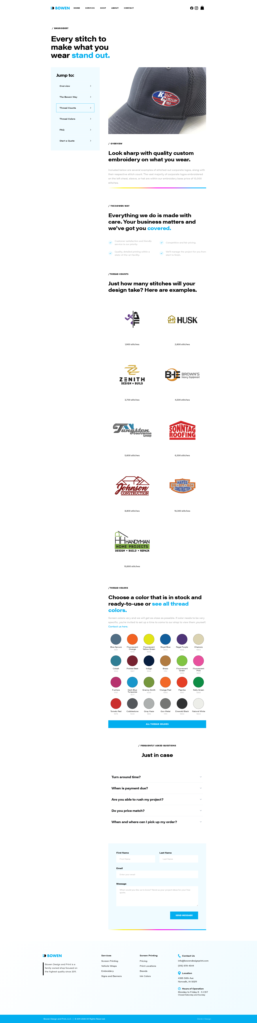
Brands (143, 970)
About (115, 8)
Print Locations (148, 965)
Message (121, 883)
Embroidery (107, 970)
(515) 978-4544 (186, 965)
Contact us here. (118, 626)
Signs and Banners (111, 976)
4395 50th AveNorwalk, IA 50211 (187, 979)
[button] (90, 8)
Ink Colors (145, 976)
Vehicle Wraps (109, 965)
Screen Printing (109, 960)
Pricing (143, 960)
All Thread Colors (157, 724)
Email (119, 868)
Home (77, 8)
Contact (129, 8)
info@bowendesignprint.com (193, 960)
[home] (60, 8)
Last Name (165, 852)
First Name (122, 852)
